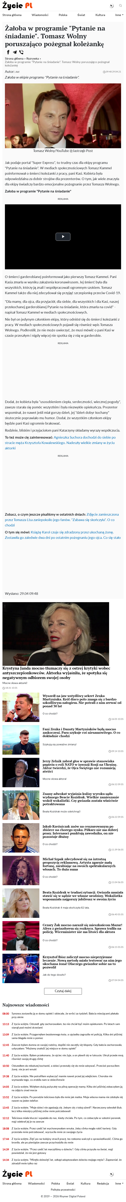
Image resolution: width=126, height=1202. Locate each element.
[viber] (21, 52)
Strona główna (11, 15)
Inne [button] (118, 15)
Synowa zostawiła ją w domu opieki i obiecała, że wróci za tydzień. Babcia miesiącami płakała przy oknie (65, 1015)
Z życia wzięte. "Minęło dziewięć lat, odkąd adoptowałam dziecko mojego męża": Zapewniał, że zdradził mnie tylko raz (67, 1162)
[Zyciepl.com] (17, 5)
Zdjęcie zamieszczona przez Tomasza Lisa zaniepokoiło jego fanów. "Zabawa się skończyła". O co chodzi (62, 520)
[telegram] (14, 52)
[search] (121, 6)
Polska (63, 15)
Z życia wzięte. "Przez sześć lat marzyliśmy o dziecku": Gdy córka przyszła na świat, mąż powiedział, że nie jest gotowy (62, 1151)
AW (17, 72)
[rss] (111, 6)
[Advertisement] (63, 371)
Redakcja (103, 1183)
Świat (81, 15)
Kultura (100, 15)
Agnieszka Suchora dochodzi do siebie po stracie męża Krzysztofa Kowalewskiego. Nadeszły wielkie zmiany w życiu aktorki (60, 443)
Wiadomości (40, 15)
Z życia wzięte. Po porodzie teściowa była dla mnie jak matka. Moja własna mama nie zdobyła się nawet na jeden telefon (67, 1099)
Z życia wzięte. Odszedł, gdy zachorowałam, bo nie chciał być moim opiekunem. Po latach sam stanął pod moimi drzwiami (66, 1026)
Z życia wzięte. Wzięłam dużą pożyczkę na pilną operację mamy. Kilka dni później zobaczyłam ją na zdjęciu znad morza (67, 1088)
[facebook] (8, 52)
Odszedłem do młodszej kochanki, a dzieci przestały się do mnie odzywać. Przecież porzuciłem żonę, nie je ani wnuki (65, 1068)
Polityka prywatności (63, 1189)
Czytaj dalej (63, 991)
